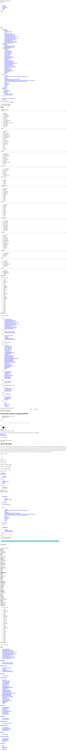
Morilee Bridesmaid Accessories (10, 339)
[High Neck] (3, 589)
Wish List (4, 5)
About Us (4, 480)
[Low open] (3, 566)
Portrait (5, 242)
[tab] (35, 323)
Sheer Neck (5, 245)
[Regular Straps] (3, 602)
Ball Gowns (6, 131)
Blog (5, 403)
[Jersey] (2, 580)
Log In (4, 9)
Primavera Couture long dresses (10, 361)
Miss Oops (6, 399)
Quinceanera (6, 124)
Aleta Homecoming (8, 371)
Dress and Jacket (6, 133)
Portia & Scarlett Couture (9, 357)
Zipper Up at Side (6, 175)
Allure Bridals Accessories (9, 335)
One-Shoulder (6, 241)
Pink (4, 295)
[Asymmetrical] (2, 583)
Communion (6, 117)
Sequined (5, 213)
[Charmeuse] (2, 578)
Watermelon (6, 298)
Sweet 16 (5, 126)
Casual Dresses (6, 115)
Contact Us (4, 476)
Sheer (4, 173)
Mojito (5, 280)
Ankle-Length (6, 220)
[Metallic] (1, 569)
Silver (5, 310)
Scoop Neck (6, 244)
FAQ (3, 483)
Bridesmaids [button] (2, 660)
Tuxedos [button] (1, 732)
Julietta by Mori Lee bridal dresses (8, 654)
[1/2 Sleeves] (3, 596)
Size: (1, 420)
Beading (5, 189)
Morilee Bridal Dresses (8, 325)
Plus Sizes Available (7, 162)
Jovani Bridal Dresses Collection (10, 323)
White (5, 311)
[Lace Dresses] (3, 557)
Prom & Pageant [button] (3, 677)
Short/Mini (5, 227)
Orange (5, 301)
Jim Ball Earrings (7, 398)
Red (4, 300)
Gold (4, 305)
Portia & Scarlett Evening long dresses (11, 358)
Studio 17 (6, 367)
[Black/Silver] (3, 427)
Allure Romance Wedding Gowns (10, 320)
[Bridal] (4, 550)
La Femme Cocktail (8, 374)
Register (4, 8)
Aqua (4, 284)
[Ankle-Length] (2, 582)
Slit (4, 164)
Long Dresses (6, 137)
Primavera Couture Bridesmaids (10, 332)
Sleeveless (5, 266)
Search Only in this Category (6, 104)
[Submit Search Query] (12, 535)
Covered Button (6, 168)
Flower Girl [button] (2, 673)
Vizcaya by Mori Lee (8, 381)
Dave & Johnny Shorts (8, 348)
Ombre (5, 182)
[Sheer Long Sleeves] (3, 599)
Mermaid (5, 255)
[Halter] (3, 588)
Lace (4, 208)
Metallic (5, 180)
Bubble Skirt (6, 153)
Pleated (5, 161)
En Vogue (6, 336)
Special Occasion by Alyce (9, 389)
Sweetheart (5, 247)
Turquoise (5, 615)
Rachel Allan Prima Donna (7, 700)
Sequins (5, 200)
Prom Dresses (6, 123)
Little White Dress (7, 136)
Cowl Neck (5, 234)
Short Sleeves (6, 265)
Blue (4, 289)
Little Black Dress (7, 135)
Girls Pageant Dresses (7, 120)
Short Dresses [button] (2, 705)
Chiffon (5, 205)
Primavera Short (7, 376)
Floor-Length (6, 225)
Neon (4, 181)
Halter (5, 235)
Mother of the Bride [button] (3, 725)
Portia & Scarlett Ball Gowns (9, 356)
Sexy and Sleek (6, 141)
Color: (1, 425)
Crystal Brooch (6, 191)
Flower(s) (5, 194)
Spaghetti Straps (6, 272)
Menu (2, 27)
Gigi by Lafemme (5, 683)
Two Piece (5, 149)
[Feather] (2, 579)
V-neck (5, 248)
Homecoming (6, 121)
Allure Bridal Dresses (8, 319)
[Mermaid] (2, 593)
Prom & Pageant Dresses (7, 504)
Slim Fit (5, 256)
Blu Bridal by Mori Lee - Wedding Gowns (12, 322)
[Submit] (12, 11)
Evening (5, 118)
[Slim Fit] (2, 594)
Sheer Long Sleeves (7, 264)
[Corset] (3, 562)
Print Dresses (6, 140)
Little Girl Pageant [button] (3, 721)
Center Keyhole (6, 155)
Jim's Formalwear (7, 393)
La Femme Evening (6, 729)
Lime (4, 283)
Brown (5, 636)
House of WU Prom (6, 684)
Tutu (4, 148)
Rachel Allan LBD (8, 378)
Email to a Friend (3, 435)
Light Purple (6, 293)
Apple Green (6, 281)
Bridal (5, 113)
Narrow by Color (5, 277)
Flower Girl (5, 119)
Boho (4, 132)
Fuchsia (5, 297)
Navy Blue (5, 290)
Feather (5, 193)
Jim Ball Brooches (8, 397)
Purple (5, 291)
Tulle (4, 216)
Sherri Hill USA (5, 701)
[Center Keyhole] (3, 561)
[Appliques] (2, 573)
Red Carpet (5, 125)
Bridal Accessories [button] (3, 665)
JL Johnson (6, 337)
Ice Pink (5, 294)
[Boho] (3, 555)
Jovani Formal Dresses (8, 351)
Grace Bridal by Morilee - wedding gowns (10, 653)
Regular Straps (6, 271)
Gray (4, 309)
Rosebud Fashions (8, 342)
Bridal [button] (1, 647)
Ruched (5, 163)
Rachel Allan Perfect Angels (9, 385)
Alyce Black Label (8, 388)
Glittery (5, 179)
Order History (5, 488)
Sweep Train (6, 228)
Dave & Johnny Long (8, 346)
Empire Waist (6, 254)
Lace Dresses (6, 134)
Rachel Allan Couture (8, 364)
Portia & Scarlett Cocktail (9, 375)
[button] (5, 29)
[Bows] (2, 575)
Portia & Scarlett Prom (9, 360)
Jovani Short (7, 373)
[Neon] (1, 570)
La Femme (6, 354)
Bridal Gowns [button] (5, 496)
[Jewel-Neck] (3, 590)
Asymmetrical (6, 221)
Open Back (5, 160)
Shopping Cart (5, 7)
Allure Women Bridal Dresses (9, 321)
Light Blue (5, 616)
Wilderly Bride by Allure (9, 328)
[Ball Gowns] (3, 554)
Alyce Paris (6, 345)
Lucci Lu (6, 405)
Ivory (4, 303)
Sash (4, 199)
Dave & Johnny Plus (8, 347)
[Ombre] (1, 571)
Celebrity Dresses (6, 154)
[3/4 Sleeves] (3, 597)
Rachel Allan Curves (8, 365)
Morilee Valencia (7, 404)
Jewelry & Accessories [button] (4, 736)
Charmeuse (5, 204)
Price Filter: (4, 105)
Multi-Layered (6, 159)
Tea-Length (5, 229)
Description (4, 437)
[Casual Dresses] (4, 551)
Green (5, 282)
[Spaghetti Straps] (3, 603)
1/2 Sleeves (5, 260)
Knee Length (6, 226)
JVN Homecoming (8, 353)
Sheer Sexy (5, 142)
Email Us (37, 432)
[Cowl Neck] (3, 587)
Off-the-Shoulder (6, 240)
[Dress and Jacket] (3, 556)
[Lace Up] (3, 565)
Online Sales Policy (3, 434)
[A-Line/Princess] (2, 592)
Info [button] (3, 507)
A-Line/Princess (6, 253)
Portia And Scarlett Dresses (9, 359)
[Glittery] (1, 568)
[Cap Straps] (3, 601)
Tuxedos (4, 524)
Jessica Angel (7, 350)
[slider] (60, 541)
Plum (4, 299)
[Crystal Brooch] (2, 576)
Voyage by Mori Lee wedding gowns (11, 327)
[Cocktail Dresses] (4, 552)
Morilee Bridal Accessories (9, 338)
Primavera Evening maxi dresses (10, 362)
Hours (4, 533)
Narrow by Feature (5, 109)
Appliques (5, 188)
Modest (5, 138)
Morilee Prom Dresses (8, 355)
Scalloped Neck (6, 243)
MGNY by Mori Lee (6, 730)
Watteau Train (6, 230)
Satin (4, 212)
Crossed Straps (6, 169)
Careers (4, 482)
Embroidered (6, 192)
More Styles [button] (2, 743)
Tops (4, 147)
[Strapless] (3, 604)
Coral (4, 302)
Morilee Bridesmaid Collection (10, 331)
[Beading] (2, 574)
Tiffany (6, 368)
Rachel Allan (7, 363)
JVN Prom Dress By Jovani (9, 352)
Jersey (5, 207)
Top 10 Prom (7, 406)
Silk (4, 214)
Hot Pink (5, 296)
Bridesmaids (6, 114)
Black (5, 637)
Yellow (5, 279)
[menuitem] (35, 5)
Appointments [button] (5, 527)
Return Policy (5, 477)
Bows (4, 190)
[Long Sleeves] (3, 598)
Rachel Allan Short (8, 377)
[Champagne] (5, 427)
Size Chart (2, 433)
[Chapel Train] (2, 584)
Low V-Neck (6, 239)
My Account (5, 6)
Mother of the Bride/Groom (8, 122)
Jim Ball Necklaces (8, 396)
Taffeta (5, 215)
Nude (4, 304)
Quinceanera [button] (2, 716)
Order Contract (5, 522)
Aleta (5, 402)
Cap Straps (5, 270)
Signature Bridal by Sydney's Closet (11, 326)
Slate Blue (5, 288)
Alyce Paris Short (7, 372)
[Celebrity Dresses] (3, 560)
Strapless (5, 246)
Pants (4, 139)
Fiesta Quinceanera (8, 382)
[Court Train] (2, 585)
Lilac (4, 292)
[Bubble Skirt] (3, 559)
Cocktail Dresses (6, 116)
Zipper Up (5, 174)
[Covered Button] (3, 564)
